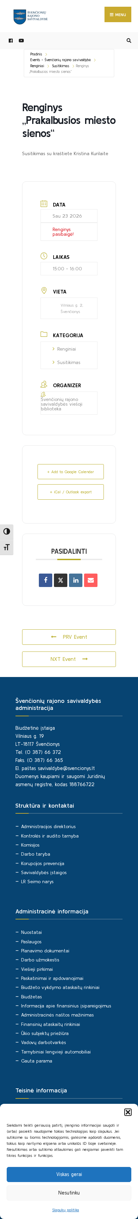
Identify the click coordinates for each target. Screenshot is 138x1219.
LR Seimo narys (37, 881)
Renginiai (37, 66)
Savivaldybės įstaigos (44, 872)
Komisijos (30, 845)
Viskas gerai (69, 1174)
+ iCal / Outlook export (71, 492)
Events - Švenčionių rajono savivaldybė (60, 60)
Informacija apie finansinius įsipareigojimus (66, 1005)
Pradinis (36, 54)
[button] (128, 1112)
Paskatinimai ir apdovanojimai (52, 978)
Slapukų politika (65, 1210)
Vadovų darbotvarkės (43, 1042)
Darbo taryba (35, 854)
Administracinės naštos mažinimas (57, 1015)
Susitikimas (60, 66)
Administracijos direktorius (48, 826)
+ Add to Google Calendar (70, 471)
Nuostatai (31, 932)
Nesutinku (69, 1192)
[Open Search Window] (128, 41)
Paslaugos (31, 941)
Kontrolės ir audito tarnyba (50, 836)
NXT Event (63, 659)
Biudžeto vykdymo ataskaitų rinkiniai (60, 987)
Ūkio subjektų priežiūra (45, 1033)
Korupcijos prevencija (42, 863)
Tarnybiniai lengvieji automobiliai (56, 1051)
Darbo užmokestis (40, 959)
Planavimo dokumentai (45, 950)
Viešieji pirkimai (37, 969)
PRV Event (75, 637)
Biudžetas (31, 996)
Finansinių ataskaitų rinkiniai (50, 1024)
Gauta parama (36, 1061)
